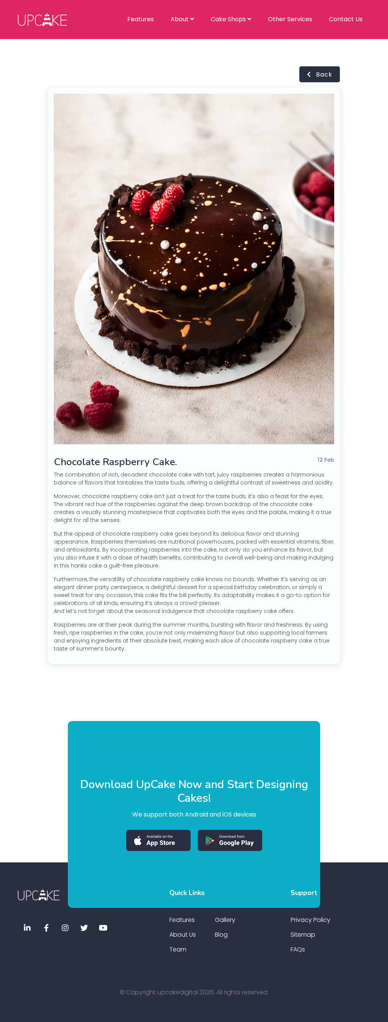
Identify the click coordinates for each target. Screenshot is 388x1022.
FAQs (298, 949)
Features (140, 19)
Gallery (225, 919)
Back (323, 74)
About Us (182, 934)
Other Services (290, 19)
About (180, 19)
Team (177, 949)
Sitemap (303, 934)
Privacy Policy (310, 919)
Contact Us (346, 19)
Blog (221, 934)
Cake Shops (229, 19)
